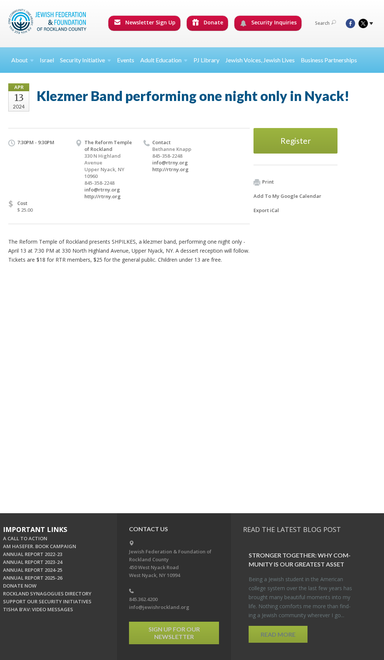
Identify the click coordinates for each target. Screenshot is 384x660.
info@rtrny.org (102, 189)
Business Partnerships (329, 59)
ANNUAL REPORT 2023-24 (32, 562)
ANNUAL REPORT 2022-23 (32, 554)
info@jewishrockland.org (159, 607)
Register (295, 140)
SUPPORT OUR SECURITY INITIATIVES (47, 601)
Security (82, 59)
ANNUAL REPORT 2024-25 (32, 570)
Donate (212, 22)
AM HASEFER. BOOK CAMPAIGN (39, 546)
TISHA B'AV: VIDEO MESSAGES (38, 609)
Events (125, 59)
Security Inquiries (273, 22)
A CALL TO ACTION (25, 538)
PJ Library (206, 59)
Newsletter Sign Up (150, 22)
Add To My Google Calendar (287, 196)
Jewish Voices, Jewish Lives (260, 59)
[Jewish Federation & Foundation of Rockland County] (48, 21)
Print (268, 181)
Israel (47, 59)
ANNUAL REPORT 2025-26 (32, 577)
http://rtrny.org (102, 196)
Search (322, 23)
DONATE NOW (19, 585)
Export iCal (266, 210)
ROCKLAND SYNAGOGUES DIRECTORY (47, 593)
